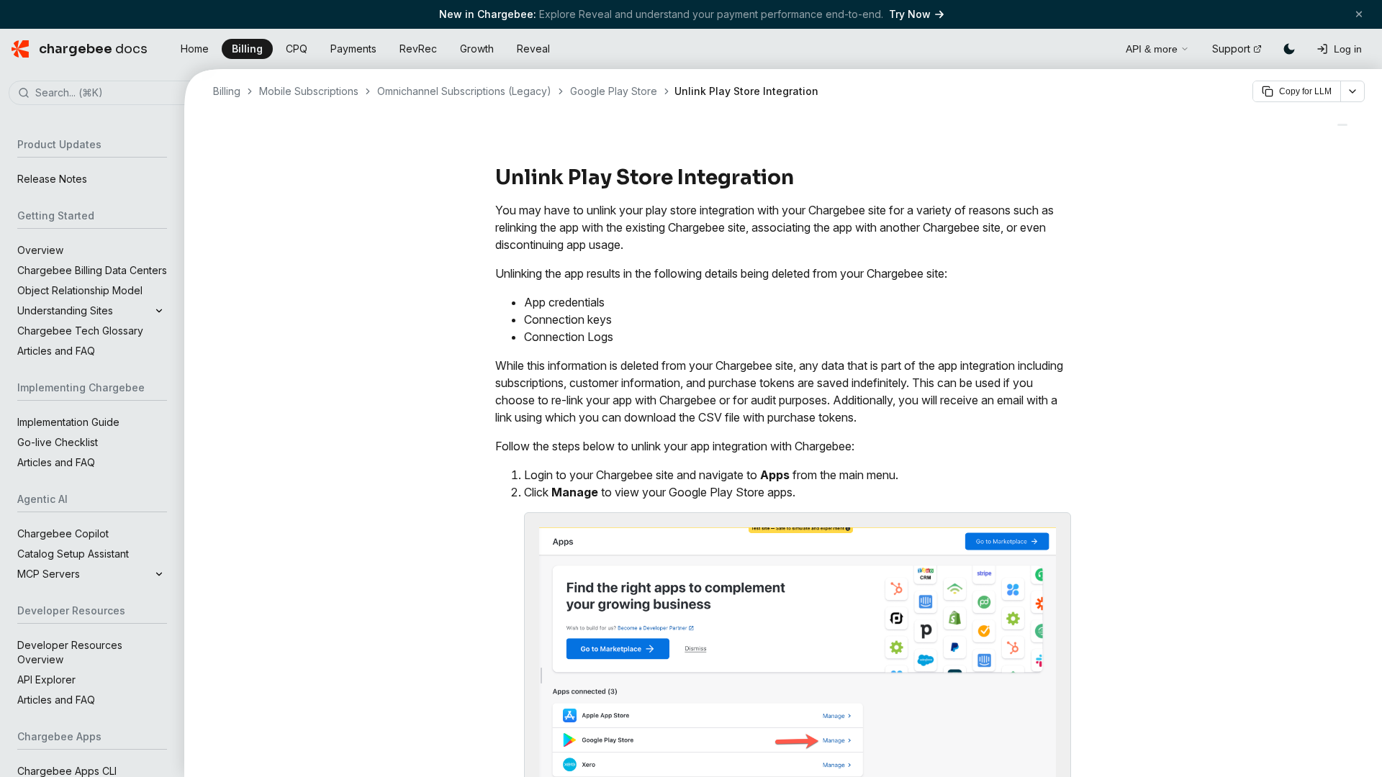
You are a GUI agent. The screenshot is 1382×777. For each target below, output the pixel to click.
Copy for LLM (1305, 91)
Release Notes (52, 179)
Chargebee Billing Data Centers (92, 270)
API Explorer (46, 679)
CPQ (296, 48)
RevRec (418, 48)
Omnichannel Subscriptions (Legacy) (464, 91)
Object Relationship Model (80, 290)
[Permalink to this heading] (802, 177)
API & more (1152, 49)
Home (195, 48)
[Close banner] (1358, 14)
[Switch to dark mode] (1289, 49)
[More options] (1352, 91)
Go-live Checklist (57, 442)
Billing (247, 48)
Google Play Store (613, 91)
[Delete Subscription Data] (1342, 125)
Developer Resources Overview (69, 652)
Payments (353, 48)
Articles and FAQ (56, 351)
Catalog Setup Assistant (73, 553)
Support (1231, 48)
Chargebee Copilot (63, 533)
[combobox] (114, 93)
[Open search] (1098, 47)
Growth (477, 48)
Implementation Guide (68, 422)
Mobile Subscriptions (308, 91)
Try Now (910, 14)
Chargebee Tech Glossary (80, 330)
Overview (40, 250)
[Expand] (159, 311)
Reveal (533, 48)
